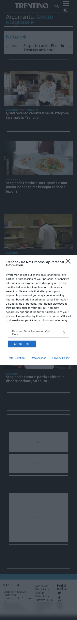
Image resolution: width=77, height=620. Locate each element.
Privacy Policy (60, 357)
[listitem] (38, 332)
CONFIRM (22, 343)
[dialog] (38, 310)
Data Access (38, 357)
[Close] (69, 262)
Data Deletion (16, 357)
